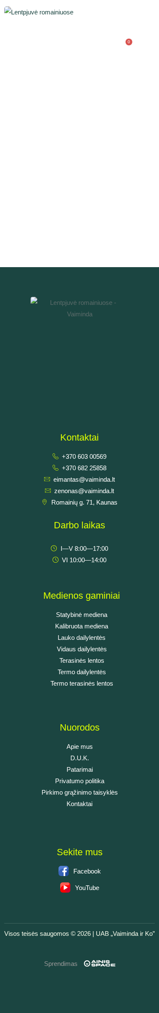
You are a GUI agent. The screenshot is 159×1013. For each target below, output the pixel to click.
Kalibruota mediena (81, 626)
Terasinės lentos (81, 660)
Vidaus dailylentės (82, 649)
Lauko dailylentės (82, 637)
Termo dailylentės (82, 671)
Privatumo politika (79, 780)
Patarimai (80, 769)
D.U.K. (79, 758)
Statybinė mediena (81, 614)
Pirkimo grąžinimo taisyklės (80, 792)
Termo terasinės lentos (81, 683)
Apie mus (80, 746)
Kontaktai (79, 803)
